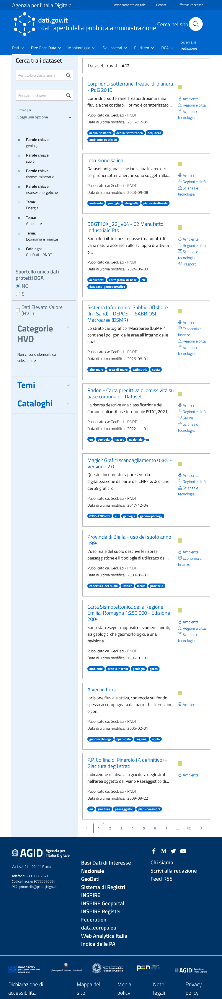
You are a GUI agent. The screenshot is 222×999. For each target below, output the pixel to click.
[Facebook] (153, 850)
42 (189, 828)
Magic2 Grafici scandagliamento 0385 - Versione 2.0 (129, 463)
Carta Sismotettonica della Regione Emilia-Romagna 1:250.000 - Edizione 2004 (128, 613)
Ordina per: (25, 110)
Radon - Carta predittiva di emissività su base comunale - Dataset (130, 393)
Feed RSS (161, 879)
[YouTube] (183, 850)
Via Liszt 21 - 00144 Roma (31, 866)
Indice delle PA (98, 944)
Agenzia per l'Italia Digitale (42, 5)
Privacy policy (194, 988)
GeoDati (90, 879)
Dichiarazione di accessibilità (25, 988)
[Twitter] (173, 850)
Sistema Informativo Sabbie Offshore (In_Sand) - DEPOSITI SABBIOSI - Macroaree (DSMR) (127, 313)
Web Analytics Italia (104, 936)
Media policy (124, 988)
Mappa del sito (88, 988)
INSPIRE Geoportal (102, 903)
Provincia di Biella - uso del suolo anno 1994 (129, 540)
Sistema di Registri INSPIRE (103, 891)
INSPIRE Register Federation (101, 915)
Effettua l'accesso (190, 4)
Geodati (161, 4)
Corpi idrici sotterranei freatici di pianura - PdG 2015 (130, 87)
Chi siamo (161, 862)
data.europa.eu (98, 928)
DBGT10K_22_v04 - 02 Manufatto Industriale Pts (125, 227)
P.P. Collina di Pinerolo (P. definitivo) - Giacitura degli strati (127, 763)
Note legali (159, 988)
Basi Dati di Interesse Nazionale (106, 867)
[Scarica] (180, 87)
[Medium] (163, 850)
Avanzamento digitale (130, 4)
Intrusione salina (105, 160)
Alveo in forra (101, 689)
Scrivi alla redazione (173, 871)
